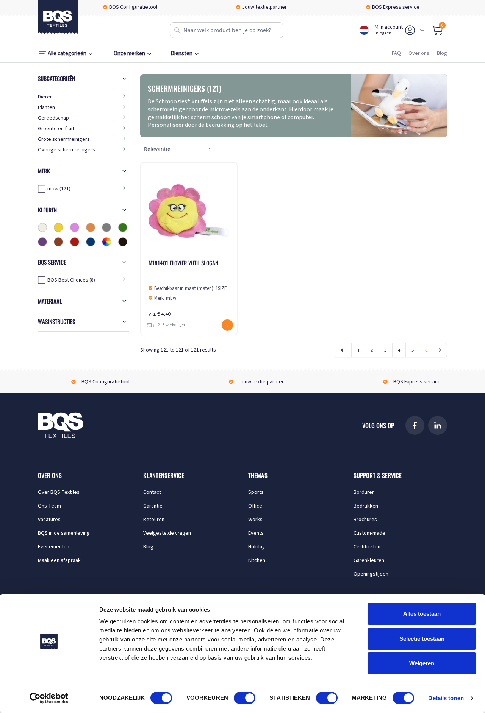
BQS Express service (395, 7)
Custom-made (369, 533)
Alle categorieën (67, 54)
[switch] (244, 698)
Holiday (256, 547)
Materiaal (50, 301)
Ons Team (49, 506)
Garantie (153, 506)
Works (255, 519)
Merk (44, 171)
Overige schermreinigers (66, 150)
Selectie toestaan (421, 638)
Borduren (364, 492)
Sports (256, 492)
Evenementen (53, 547)
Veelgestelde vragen (167, 533)
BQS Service (52, 262)
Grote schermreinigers (64, 139)
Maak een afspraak (59, 560)
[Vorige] (342, 350)
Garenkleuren (369, 560)
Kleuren (47, 209)
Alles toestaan (422, 613)
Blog (442, 53)
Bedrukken (366, 506)
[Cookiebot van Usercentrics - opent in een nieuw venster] (49, 698)
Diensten (181, 54)
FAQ (396, 53)
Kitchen (256, 560)
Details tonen (445, 698)
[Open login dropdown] (422, 30)
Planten (46, 107)
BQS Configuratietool (133, 7)
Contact (152, 492)
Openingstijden (371, 574)
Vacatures (49, 519)
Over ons (418, 53)
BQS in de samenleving (64, 533)
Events (256, 533)
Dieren (45, 97)
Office (255, 506)
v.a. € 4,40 (188, 288)
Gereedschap (53, 118)
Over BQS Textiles (59, 492)
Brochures (365, 519)
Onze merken (129, 54)
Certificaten (367, 547)
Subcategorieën (56, 78)
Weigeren (421, 663)
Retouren (153, 519)
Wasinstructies (56, 321)
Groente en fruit (56, 128)
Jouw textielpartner (264, 7)
